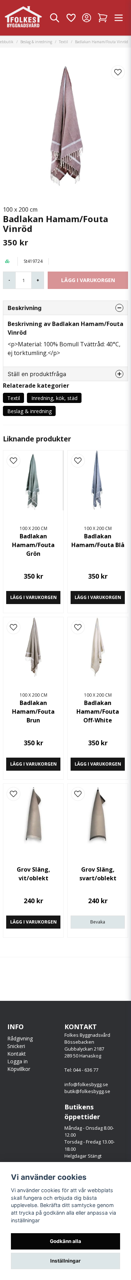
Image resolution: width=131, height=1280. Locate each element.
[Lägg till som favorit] (71, 18)
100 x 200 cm (20, 209)
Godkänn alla (65, 1241)
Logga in (17, 1061)
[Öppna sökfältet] (55, 18)
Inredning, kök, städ (54, 398)
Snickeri (16, 1046)
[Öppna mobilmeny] (119, 18)
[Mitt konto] (87, 18)
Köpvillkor (18, 1068)
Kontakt (16, 1053)
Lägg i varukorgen (33, 597)
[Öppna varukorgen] (103, 18)
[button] (117, 72)
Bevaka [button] (97, 922)
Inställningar (65, 1261)
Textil (63, 41)
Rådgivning (20, 1038)
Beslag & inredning (36, 41)
